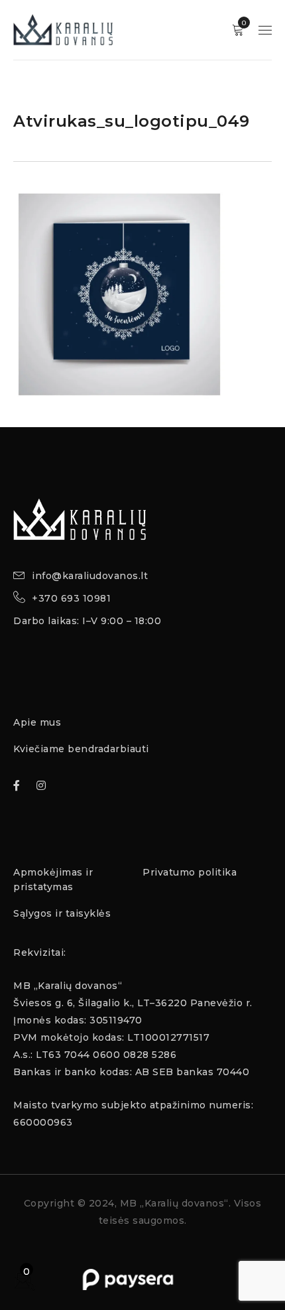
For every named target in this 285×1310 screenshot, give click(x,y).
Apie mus (37, 722)
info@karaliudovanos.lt (90, 576)
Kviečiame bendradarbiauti (81, 749)
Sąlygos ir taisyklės (62, 913)
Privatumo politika (189, 872)
